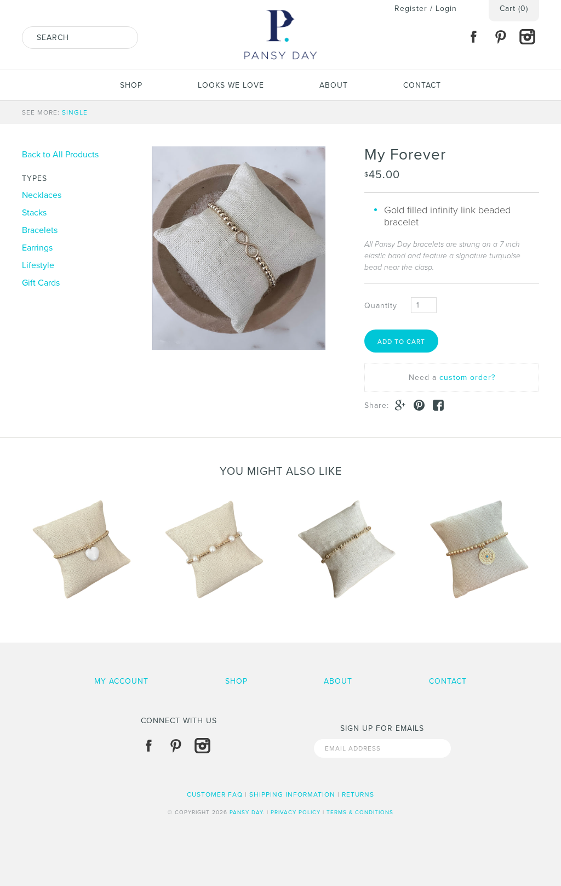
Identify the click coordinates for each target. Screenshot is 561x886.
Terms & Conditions (360, 812)
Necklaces (41, 195)
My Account (121, 681)
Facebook (473, 37)
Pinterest (500, 37)
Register (410, 8)
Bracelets (40, 230)
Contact (422, 85)
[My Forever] (238, 248)
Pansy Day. (247, 812)
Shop (131, 85)
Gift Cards (41, 282)
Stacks (34, 212)
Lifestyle (38, 265)
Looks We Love (231, 85)
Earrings (37, 247)
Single (75, 112)
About (333, 85)
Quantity (380, 305)
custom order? (467, 377)
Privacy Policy (295, 812)
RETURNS (358, 794)
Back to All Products (60, 154)
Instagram (527, 37)
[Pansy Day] (280, 5)
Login (446, 8)
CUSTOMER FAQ (215, 794)
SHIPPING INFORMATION (292, 794)
